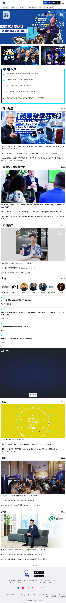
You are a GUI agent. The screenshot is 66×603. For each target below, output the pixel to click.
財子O (24, 293)
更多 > (63, 108)
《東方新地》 (20, 589)
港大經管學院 (52, 293)
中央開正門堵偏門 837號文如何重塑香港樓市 (16, 338)
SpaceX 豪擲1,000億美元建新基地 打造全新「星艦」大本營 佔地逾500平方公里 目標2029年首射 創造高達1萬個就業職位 (32, 159)
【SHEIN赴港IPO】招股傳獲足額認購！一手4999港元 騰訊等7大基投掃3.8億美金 (29, 153)
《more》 (28, 589)
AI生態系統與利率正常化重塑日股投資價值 (16, 300)
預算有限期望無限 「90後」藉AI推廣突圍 (15, 273)
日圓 (12, 7)
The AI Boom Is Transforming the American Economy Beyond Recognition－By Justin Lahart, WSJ (32, 218)
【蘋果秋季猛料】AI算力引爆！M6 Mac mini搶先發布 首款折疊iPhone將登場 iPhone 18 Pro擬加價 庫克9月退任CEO (32, 147)
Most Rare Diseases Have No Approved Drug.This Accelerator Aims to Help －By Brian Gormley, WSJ (32, 206)
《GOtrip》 (48, 587)
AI (40, 7)
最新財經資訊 (48, 7)
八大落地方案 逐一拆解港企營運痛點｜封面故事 (17, 507)
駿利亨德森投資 (5, 293)
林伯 (61, 293)
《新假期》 (40, 587)
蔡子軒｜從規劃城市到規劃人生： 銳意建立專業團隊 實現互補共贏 (24, 566)
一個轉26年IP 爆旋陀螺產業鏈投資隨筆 (14, 326)
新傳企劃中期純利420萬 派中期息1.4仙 (14, 446)
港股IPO (5, 7)
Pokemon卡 (22, 7)
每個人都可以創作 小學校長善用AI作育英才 (16, 263)
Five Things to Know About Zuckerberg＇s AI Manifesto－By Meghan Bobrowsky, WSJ (31, 212)
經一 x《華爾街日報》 (53, 2)
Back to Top (32, 572)
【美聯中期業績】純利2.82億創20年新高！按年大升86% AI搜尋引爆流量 (26, 451)
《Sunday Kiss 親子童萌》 (39, 589)
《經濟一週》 (51, 589)
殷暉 (33, 293)
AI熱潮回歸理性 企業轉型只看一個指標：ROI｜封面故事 (20, 512)
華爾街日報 (14, 293)
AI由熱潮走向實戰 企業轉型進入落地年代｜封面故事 (19, 502)
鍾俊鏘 (43, 293)
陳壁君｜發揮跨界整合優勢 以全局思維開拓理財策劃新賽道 (21, 561)
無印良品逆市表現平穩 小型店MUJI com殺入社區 (18, 268)
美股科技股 (32, 7)
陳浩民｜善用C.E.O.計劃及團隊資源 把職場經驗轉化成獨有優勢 (23, 556)
